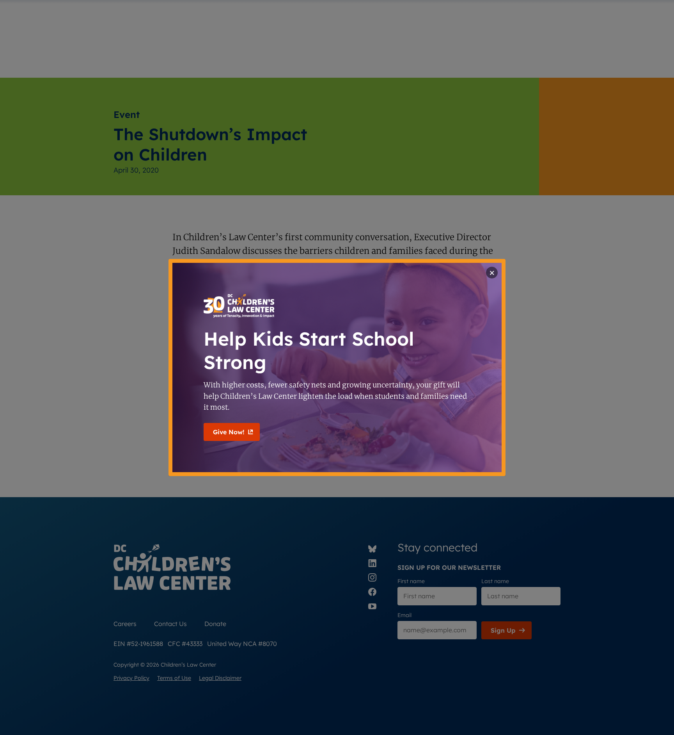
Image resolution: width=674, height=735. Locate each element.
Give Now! (228, 432)
